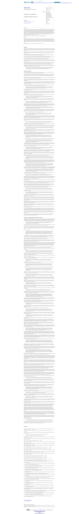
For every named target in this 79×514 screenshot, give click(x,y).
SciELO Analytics (49, 15)
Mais (47, 21)
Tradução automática (49, 16)
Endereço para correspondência (28, 500)
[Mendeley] (46, 21)
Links (33, 429)
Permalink (48, 23)
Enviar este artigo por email (50, 17)
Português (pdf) (48, 12)
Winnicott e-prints (27, 7)
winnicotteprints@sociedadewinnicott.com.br (39, 513)
